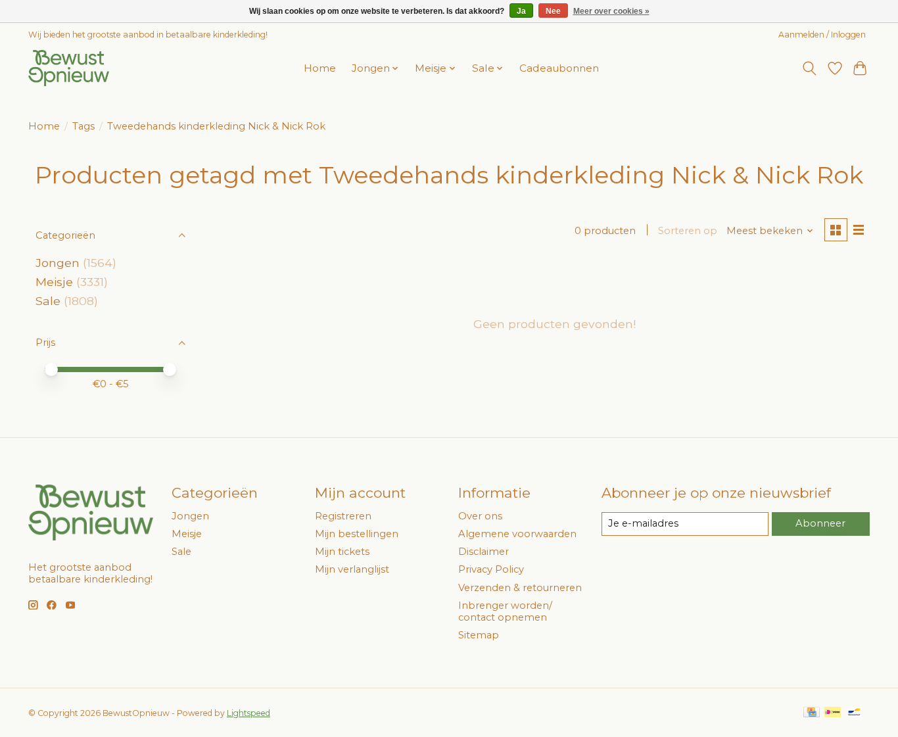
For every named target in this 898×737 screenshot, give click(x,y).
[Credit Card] (811, 713)
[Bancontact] (854, 713)
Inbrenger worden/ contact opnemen (505, 611)
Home (320, 68)
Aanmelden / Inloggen (822, 34)
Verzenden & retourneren (520, 588)
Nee (553, 11)
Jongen (57, 263)
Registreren (343, 516)
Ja (521, 11)
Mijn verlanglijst (352, 569)
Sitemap (478, 635)
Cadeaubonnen (559, 68)
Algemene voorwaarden (517, 534)
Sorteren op (687, 231)
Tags (83, 126)
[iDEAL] (832, 713)
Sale (47, 301)
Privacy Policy (491, 569)
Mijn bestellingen (356, 534)
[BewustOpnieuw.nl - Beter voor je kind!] (68, 68)
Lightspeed (248, 713)
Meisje (54, 282)
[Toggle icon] (809, 68)
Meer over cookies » (611, 11)
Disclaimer (483, 552)
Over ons (480, 516)
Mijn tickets (342, 552)
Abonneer (820, 523)
